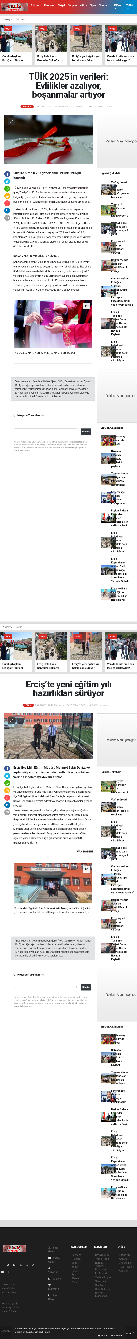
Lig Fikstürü (101, 1273)
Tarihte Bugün (103, 1277)
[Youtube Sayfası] (22, 1265)
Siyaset (103, 5)
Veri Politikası (9, 1292)
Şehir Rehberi (102, 1289)
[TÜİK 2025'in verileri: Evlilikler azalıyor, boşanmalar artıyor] (48, 139)
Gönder (86, 431)
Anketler (123, 1258)
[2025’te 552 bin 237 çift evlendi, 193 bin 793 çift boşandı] (53, 324)
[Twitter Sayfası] (9, 1265)
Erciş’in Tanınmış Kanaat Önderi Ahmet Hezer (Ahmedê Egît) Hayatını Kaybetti (119, 323)
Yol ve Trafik (102, 1258)
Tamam (117, 1335)
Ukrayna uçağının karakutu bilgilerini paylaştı (116, 459)
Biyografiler (125, 1262)
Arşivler (57, 1278)
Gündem (36, 5)
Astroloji (123, 1270)
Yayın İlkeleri (8, 1288)
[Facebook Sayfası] (3, 1265)
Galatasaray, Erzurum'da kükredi (118, 440)
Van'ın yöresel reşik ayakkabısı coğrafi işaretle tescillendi (120, 190)
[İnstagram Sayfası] (15, 1265)
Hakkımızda (8, 1284)
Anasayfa (8, 19)
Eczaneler (100, 1269)
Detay (103, 1335)
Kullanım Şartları (10, 1303)
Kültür (83, 5)
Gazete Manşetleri (101, 1294)
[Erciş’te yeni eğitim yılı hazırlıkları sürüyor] (48, 735)
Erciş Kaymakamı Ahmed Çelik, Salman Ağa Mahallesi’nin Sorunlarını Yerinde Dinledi (120, 570)
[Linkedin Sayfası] (28, 1265)
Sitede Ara (125, 1255)
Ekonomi (49, 5)
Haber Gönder (9, 1311)
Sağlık (62, 5)
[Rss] (34, 1265)
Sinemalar (100, 1281)
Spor (93, 5)
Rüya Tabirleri (126, 1266)
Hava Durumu (102, 1255)
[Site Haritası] (4, 1272)
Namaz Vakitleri (99, 1264)
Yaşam (72, 5)
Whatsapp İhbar (10, 1307)
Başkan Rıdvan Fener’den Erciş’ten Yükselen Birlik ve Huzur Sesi (119, 518)
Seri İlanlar (101, 1285)
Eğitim (19, 627)
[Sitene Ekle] (10, 1272)
